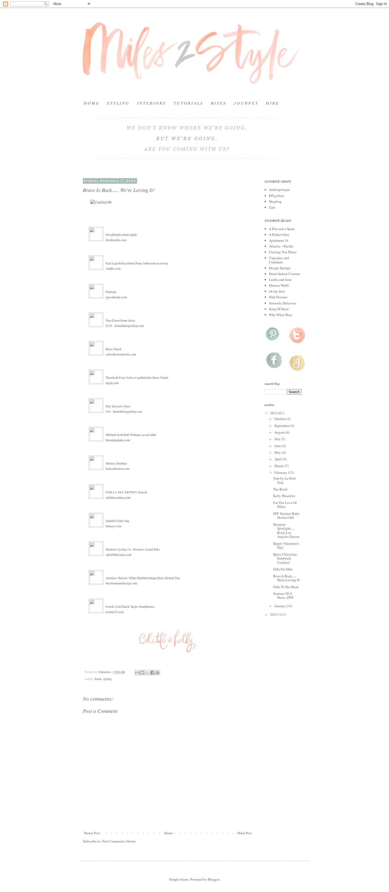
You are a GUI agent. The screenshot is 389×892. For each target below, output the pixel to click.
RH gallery (276, 195)
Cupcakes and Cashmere (279, 259)
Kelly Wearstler (284, 495)
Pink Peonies (278, 297)
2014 (274, 413)
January (280, 605)
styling (107, 679)
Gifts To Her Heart (286, 586)
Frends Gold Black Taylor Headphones (130, 606)
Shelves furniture (116, 463)
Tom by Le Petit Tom (284, 480)
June (278, 445)
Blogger (213, 879)
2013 (274, 614)
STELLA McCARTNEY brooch (126, 492)
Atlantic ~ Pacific (281, 246)
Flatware (111, 292)
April (278, 459)
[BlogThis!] (142, 672)
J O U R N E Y (245, 103)
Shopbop (275, 201)
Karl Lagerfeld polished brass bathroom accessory (137, 263)
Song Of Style (279, 309)
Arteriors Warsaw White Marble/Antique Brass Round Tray (143, 578)
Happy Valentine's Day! (286, 545)
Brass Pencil (113, 349)
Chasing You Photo (283, 252)
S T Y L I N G (118, 103)
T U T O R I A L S (188, 103)
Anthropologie (279, 189)
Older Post (244, 833)
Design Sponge (280, 267)
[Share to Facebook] (152, 672)
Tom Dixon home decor (120, 320)
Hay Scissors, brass (118, 406)
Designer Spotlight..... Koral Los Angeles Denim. (286, 530)
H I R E (272, 103)
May (278, 452)
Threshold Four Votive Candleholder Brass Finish (137, 377)
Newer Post (92, 833)
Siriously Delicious (282, 303)
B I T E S (218, 103)
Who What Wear (280, 314)
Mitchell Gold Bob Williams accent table (131, 435)
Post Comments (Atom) (118, 841)
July (277, 438)
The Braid (280, 489)
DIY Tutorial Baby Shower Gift (286, 515)
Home (168, 833)
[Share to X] (147, 672)
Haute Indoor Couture (284, 273)
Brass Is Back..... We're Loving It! (286, 578)
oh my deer (277, 291)
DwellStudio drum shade (121, 234)
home (98, 679)
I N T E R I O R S (151, 103)
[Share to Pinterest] (157, 672)
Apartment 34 (278, 240)
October (280, 418)
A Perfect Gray (279, 234)
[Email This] (137, 672)
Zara (272, 207)
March (279, 465)
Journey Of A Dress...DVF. (283, 595)
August (280, 432)
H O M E (91, 103)
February (281, 472)
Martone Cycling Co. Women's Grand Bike (133, 549)
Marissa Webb (279, 285)
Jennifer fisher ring (117, 521)
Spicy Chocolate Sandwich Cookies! (285, 558)
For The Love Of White (285, 504)
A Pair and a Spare (282, 228)
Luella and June (280, 279)
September (282, 425)
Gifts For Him (282, 569)
